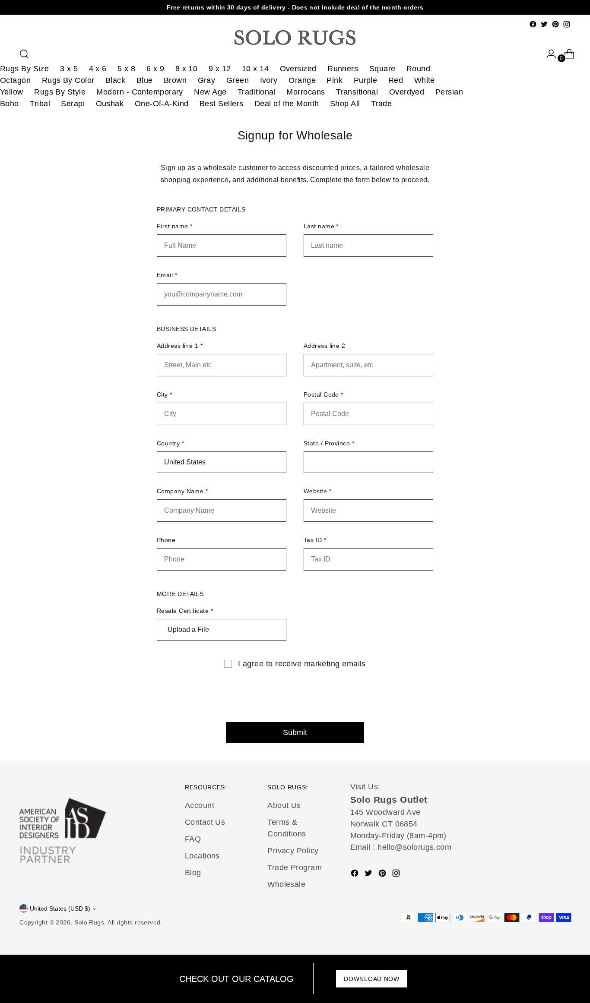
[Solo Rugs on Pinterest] (555, 24)
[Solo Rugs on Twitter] (544, 24)
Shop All (345, 103)
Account (199, 805)
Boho (9, 103)
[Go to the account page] (547, 54)
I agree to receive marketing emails (302, 663)
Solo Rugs (89, 922)
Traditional (257, 92)
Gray (207, 80)
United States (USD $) (60, 908)
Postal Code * (323, 394)
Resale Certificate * (185, 610)
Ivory (269, 80)
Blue (144, 80)
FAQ (193, 839)
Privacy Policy (292, 850)
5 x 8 (126, 68)
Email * (167, 274)
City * (164, 394)
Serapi (73, 103)
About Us (284, 805)
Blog (193, 872)
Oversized (298, 68)
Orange (302, 80)
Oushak (110, 103)
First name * (174, 226)
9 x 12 (220, 68)
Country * (170, 443)
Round (418, 68)
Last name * (321, 226)
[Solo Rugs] (295, 37)
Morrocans (305, 92)
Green (237, 80)
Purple (365, 80)
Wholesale (286, 884)
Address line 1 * (180, 345)
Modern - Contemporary (139, 92)
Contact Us (205, 822)
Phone (166, 539)
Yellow (11, 92)
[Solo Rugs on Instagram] (567, 24)
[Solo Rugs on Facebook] (533, 24)
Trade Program (294, 867)
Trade (381, 103)
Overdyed (407, 92)
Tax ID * (315, 539)
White (424, 80)
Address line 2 (324, 345)
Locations (202, 856)
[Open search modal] (24, 54)
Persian (449, 92)
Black (115, 80)
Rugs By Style (60, 92)
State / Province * (329, 443)
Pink (335, 80)
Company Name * (182, 491)
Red (395, 80)
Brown (175, 80)
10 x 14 (255, 68)
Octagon (15, 80)
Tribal (40, 103)
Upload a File (188, 629)
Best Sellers (221, 103)
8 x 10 (186, 68)
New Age (210, 92)
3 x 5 (69, 68)
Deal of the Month (286, 103)
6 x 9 (155, 68)
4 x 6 (98, 68)
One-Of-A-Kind (162, 103)
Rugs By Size (24, 68)
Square (382, 68)
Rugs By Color (68, 80)
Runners (342, 68)
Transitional (357, 92)
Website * (317, 491)
